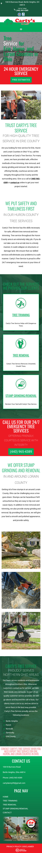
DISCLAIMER (28, 846)
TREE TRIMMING (21, 315)
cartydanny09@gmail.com (14, 783)
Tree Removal (9, 805)
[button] (21, 29)
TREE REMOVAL (21, 355)
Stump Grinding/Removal (15, 808)
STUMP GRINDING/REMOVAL (21, 395)
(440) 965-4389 (22, 10)
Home (5, 797)
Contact (7, 812)
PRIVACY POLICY (13, 846)
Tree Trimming (10, 801)
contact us (14, 182)
